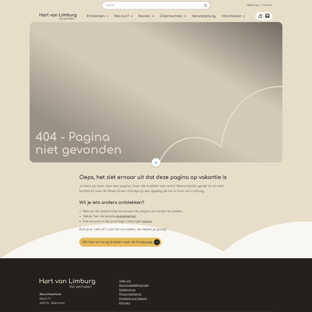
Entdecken (96, 16)
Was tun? (121, 16)
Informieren (231, 16)
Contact (267, 5)
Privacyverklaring (130, 294)
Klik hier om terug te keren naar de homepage (117, 242)
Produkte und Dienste (133, 298)
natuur (147, 221)
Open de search (205, 5)
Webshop (253, 5)
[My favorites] (260, 16)
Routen (144, 16)
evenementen (126, 216)
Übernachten (171, 16)
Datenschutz (127, 290)
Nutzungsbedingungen (134, 285)
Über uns (125, 281)
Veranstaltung (204, 16)
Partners (124, 303)
